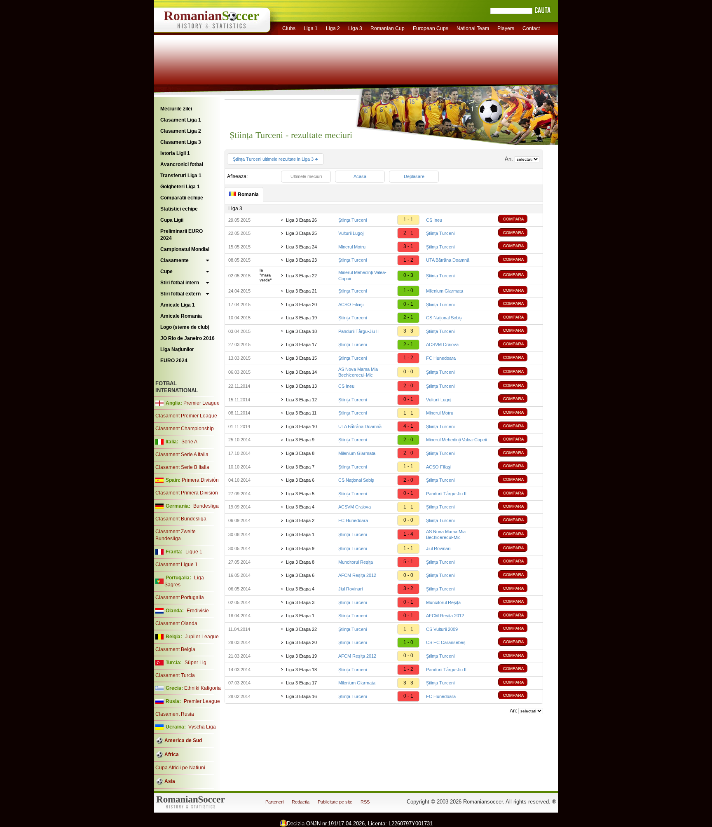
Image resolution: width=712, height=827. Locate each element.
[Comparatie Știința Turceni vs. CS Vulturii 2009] (518, 629)
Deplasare (414, 176)
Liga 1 (311, 28)
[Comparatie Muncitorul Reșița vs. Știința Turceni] (518, 562)
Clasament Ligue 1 (176, 564)
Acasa (360, 176)
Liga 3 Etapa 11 (301, 412)
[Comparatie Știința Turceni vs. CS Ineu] (518, 220)
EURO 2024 (173, 360)
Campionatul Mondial (184, 249)
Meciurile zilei (176, 109)
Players (505, 28)
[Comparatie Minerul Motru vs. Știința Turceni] (518, 246)
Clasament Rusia (174, 714)
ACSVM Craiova (442, 344)
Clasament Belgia (175, 649)
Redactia (300, 801)
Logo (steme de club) (184, 327)
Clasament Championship (184, 428)
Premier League (201, 403)
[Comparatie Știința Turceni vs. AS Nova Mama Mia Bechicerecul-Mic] (518, 534)
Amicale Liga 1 (177, 305)
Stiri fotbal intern (179, 283)
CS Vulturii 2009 (442, 629)
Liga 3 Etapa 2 (300, 520)
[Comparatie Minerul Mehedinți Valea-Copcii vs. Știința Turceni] (518, 275)
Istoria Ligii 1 (175, 153)
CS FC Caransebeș (446, 642)
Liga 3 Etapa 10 (301, 426)
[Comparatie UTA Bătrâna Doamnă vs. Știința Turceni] (518, 427)
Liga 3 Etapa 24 (301, 246)
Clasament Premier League (186, 416)
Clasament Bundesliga (180, 519)
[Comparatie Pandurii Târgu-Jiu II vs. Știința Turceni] (518, 331)
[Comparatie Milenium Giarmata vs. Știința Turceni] (518, 453)
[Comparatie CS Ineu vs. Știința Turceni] (518, 386)
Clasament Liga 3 (180, 142)
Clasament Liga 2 (180, 131)
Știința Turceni (352, 220)
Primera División (200, 480)
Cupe (166, 271)
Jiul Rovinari (438, 548)
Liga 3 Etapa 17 (301, 344)
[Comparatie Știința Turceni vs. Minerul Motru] (518, 413)
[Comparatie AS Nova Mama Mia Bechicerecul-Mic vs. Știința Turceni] (518, 372)
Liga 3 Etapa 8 (300, 453)
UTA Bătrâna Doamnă (447, 260)
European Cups (430, 28)
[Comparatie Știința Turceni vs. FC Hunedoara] (518, 358)
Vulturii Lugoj (350, 233)
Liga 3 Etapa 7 (300, 466)
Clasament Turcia (175, 675)
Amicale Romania (181, 316)
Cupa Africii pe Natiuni (180, 768)
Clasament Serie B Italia (182, 467)
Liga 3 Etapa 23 (301, 260)
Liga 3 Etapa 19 (301, 317)
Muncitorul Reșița (355, 562)
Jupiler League (202, 637)
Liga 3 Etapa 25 (301, 233)
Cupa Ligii (171, 220)
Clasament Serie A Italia (181, 454)
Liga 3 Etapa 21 (301, 290)
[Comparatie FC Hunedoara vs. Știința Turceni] (518, 520)
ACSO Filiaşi (350, 304)
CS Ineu (434, 220)
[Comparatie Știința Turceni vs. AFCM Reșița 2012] (518, 616)
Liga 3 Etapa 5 (300, 493)
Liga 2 (333, 28)
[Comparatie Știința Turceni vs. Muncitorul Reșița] (518, 602)
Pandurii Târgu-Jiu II (358, 331)
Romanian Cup (387, 28)
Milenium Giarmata (444, 290)
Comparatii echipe (181, 198)
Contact (531, 28)
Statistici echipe (179, 209)
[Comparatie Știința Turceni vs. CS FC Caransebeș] (518, 642)
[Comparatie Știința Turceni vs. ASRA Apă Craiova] (518, 345)
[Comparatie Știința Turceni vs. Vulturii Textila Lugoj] (518, 399)
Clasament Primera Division (186, 493)
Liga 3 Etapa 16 (301, 696)
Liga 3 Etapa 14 (301, 372)
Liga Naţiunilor (177, 349)
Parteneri (274, 801)
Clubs (288, 28)
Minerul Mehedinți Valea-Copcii (456, 439)
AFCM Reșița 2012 (357, 575)
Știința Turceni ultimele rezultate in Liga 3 (274, 159)
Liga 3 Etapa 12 (301, 399)
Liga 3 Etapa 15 (301, 358)
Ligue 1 (193, 552)
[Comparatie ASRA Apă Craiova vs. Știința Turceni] (518, 507)
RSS (365, 801)
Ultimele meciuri (306, 176)
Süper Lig (195, 662)
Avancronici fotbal (181, 164)
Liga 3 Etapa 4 (300, 506)
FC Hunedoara (441, 358)
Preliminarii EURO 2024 (181, 234)
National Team (473, 28)
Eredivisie (198, 611)
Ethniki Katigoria (202, 688)
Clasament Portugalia (179, 597)
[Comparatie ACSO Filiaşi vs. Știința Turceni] (518, 304)
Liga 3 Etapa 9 (300, 439)
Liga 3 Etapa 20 (301, 304)
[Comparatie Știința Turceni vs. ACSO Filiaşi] (518, 467)
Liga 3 (355, 28)
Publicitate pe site (335, 801)
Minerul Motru (351, 246)
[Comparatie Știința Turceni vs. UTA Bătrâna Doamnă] (518, 260)
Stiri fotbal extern (180, 294)
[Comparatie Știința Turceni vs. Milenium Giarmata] (518, 291)
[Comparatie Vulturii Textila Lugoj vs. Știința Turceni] (518, 233)
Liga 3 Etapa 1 (300, 534)
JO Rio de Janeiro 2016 (187, 338)
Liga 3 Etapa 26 (301, 220)
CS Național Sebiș (444, 317)
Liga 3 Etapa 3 (300, 602)
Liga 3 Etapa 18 (301, 331)
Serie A (189, 442)
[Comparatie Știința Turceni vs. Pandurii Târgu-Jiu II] (518, 494)
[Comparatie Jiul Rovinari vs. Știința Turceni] (518, 589)
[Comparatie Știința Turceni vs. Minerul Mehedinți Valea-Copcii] (518, 440)
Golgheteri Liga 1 (180, 187)
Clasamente (174, 260)
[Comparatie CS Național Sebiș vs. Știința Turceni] (518, 480)
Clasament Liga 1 (180, 120)
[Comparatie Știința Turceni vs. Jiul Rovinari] (518, 549)
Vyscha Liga (201, 727)
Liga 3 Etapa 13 (301, 386)
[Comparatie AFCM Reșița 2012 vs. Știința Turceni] (518, 575)
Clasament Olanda (176, 623)
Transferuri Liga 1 (180, 175)
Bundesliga (206, 506)
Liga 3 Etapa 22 (301, 275)
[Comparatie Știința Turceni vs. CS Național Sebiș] (518, 318)
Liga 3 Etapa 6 (300, 480)
